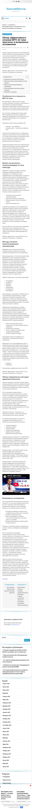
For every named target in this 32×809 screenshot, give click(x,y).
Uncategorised (7, 34)
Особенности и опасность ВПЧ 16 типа (14, 79)
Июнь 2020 (6, 760)
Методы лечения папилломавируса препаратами (13, 85)
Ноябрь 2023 (6, 750)
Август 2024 (6, 728)
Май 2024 (5, 738)
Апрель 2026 (6, 696)
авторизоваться (15, 624)
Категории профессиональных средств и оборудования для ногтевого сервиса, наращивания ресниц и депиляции (15, 671)
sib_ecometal (7, 47)
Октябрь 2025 (6, 709)
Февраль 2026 (7, 703)
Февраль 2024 (7, 747)
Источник (5, 579)
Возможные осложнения (10, 92)
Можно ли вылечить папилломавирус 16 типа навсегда (15, 81)
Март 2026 (5, 699)
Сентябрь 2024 (7, 725)
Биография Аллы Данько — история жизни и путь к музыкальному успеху (7, 795)
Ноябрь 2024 (6, 718)
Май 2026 (5, 693)
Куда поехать (7, 780)
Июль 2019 (6, 766)
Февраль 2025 (7, 715)
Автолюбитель (16, 8)
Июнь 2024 (6, 734)
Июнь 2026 (6, 690)
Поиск (4, 637)
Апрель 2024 (6, 741)
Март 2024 (5, 744)
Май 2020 (5, 763)
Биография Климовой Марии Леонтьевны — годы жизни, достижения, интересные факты (23, 795)
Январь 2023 (6, 757)
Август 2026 (6, 683)
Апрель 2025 (6, 712)
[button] (26, 77)
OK (21, 807)
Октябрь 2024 (6, 722)
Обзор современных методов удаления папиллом (14, 89)
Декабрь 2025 (6, 706)
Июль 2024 (6, 731)
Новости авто (7, 783)
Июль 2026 (6, 687)
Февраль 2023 (7, 754)
